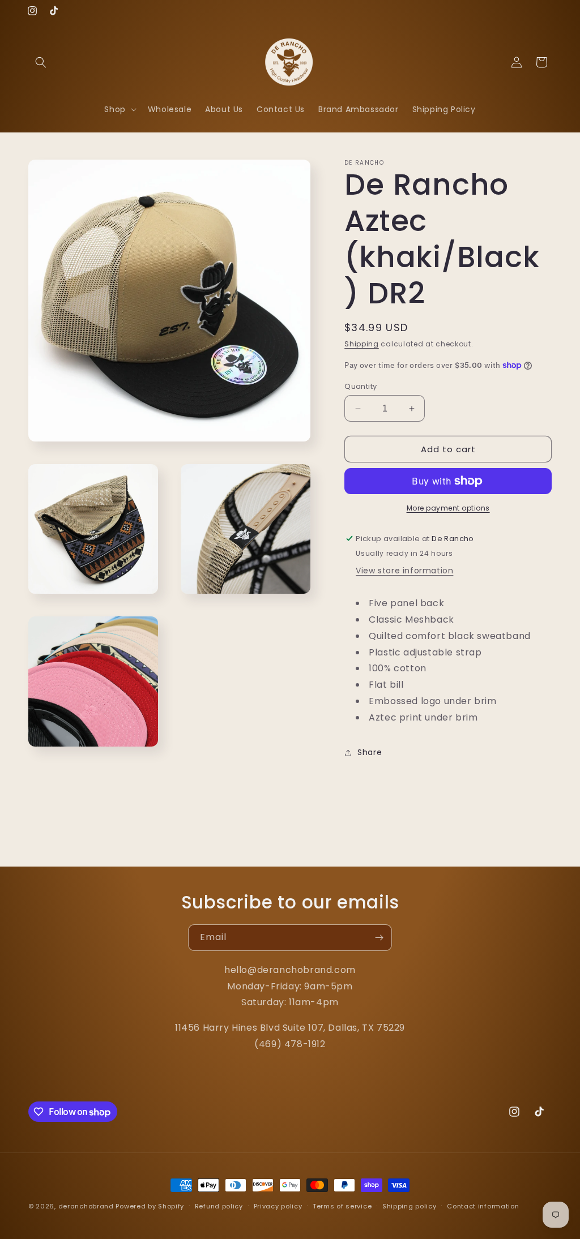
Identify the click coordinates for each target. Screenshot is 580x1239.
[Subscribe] (378, 937)
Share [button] (369, 752)
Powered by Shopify (150, 1206)
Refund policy (219, 1206)
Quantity (360, 386)
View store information (404, 570)
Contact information (483, 1206)
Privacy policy (278, 1206)
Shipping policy (409, 1206)
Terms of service (342, 1206)
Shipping (361, 344)
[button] (40, 62)
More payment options (448, 508)
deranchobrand (86, 1206)
